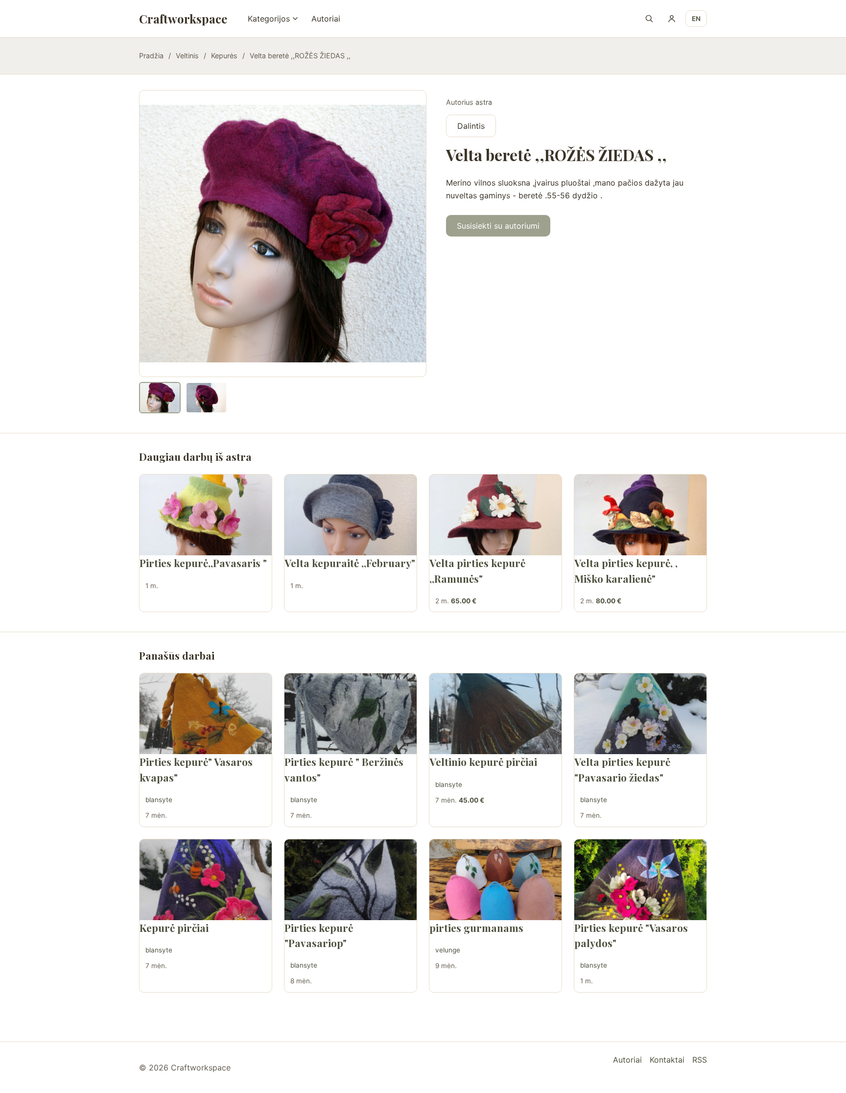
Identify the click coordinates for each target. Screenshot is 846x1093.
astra (483, 102)
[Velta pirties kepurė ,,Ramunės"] (495, 515)
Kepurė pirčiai (174, 927)
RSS (699, 1060)
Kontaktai (667, 1060)
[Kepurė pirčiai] (206, 879)
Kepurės (224, 55)
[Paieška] (649, 18)
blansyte (158, 800)
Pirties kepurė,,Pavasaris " (203, 563)
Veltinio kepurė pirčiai (483, 761)
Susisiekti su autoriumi (498, 226)
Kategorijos (269, 19)
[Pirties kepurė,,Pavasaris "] (206, 515)
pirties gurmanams (476, 927)
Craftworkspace (183, 18)
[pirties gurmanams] (495, 879)
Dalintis (471, 126)
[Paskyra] (672, 18)
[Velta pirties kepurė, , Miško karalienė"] (640, 515)
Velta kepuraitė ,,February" (349, 563)
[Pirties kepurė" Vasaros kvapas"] (206, 713)
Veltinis (187, 55)
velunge (447, 950)
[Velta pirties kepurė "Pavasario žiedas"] (640, 713)
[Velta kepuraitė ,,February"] (350, 515)
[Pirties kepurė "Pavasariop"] (350, 879)
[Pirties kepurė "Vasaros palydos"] (640, 879)
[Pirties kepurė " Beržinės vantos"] (350, 713)
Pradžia (151, 55)
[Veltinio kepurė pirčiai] (495, 713)
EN (696, 19)
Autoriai (325, 19)
